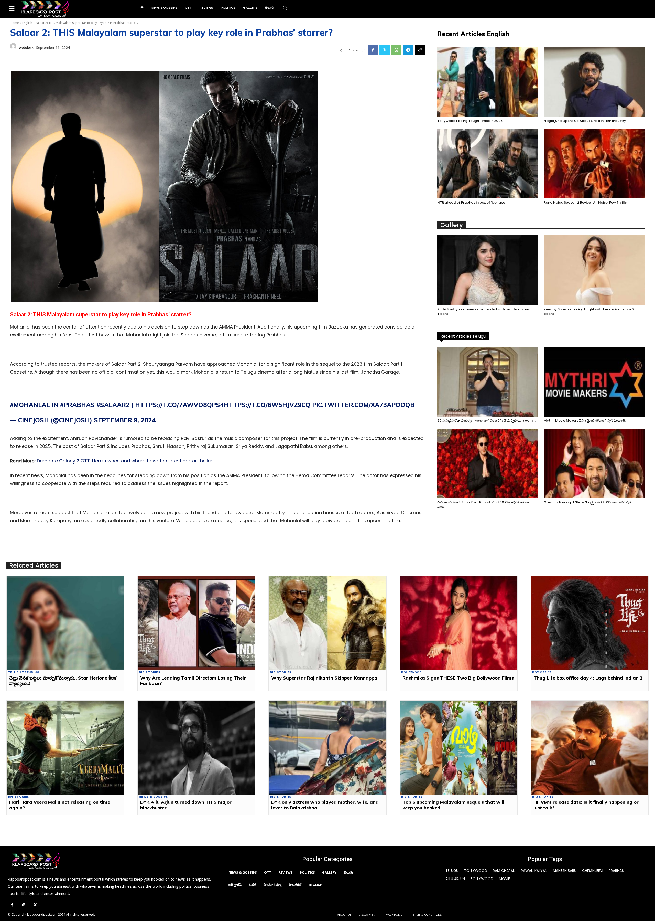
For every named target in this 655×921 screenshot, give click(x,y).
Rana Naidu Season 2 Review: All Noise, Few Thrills (585, 202)
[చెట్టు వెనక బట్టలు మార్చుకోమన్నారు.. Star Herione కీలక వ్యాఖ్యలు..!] (65, 623)
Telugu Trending (23, 672)
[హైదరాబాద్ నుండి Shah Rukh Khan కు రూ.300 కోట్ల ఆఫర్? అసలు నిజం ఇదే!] (488, 463)
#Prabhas (77, 405)
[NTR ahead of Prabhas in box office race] (488, 163)
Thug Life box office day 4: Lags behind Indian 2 (588, 678)
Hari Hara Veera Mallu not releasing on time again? (59, 805)
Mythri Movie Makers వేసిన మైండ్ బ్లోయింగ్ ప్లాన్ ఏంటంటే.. (585, 420)
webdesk (26, 47)
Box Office (542, 672)
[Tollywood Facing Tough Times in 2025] (488, 82)
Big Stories (149, 672)
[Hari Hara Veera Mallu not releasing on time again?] (65, 748)
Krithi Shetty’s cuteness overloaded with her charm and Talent (483, 311)
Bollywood (411, 672)
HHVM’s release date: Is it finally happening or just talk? (586, 805)
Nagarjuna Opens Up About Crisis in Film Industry (585, 120)
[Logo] (45, 9)
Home (14, 22)
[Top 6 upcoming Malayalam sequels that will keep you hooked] (458, 748)
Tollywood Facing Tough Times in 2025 (470, 120)
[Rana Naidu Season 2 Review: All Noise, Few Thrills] (594, 163)
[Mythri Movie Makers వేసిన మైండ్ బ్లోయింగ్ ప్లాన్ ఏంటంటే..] (594, 382)
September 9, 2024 (125, 420)
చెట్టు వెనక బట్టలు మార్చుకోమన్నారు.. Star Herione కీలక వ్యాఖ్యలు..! (62, 680)
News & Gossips (153, 796)
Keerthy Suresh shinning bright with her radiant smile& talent (589, 311)
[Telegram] (408, 50)
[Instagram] (23, 905)
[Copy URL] (420, 50)
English (27, 22)
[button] (284, 7)
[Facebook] (373, 50)
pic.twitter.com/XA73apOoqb (363, 405)
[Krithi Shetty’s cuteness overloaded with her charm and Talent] (488, 270)
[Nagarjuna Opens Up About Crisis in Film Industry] (594, 82)
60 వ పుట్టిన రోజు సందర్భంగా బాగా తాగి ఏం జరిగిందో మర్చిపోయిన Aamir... (487, 420)
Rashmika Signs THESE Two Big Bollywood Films (458, 678)
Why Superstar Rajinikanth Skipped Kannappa (324, 678)
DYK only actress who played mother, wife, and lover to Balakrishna (325, 805)
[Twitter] (384, 50)
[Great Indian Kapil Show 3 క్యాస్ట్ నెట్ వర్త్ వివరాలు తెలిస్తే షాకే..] (594, 463)
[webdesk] (13, 47)
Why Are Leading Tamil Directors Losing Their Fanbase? (193, 680)
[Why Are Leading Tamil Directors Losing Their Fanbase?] (196, 623)
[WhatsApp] (396, 50)
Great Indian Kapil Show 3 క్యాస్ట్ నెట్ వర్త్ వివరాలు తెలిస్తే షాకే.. (588, 502)
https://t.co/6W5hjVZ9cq (267, 405)
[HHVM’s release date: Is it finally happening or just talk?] (589, 748)
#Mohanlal (30, 405)
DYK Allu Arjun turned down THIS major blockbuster (186, 805)
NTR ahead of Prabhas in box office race (471, 202)
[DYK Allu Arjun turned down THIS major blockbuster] (196, 748)
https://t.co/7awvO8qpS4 (179, 405)
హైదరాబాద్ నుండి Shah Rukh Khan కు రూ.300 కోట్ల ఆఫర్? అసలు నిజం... (483, 504)
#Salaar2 (113, 405)
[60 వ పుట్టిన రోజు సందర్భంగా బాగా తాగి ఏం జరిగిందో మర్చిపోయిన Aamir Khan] (488, 382)
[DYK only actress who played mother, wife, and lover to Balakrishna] (327, 748)
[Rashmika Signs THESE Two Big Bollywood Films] (458, 623)
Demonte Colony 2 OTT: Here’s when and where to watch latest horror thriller (124, 461)
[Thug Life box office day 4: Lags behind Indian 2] (589, 623)
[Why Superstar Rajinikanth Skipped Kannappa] (327, 623)
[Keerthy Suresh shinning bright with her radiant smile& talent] (594, 270)
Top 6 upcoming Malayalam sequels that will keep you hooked (453, 805)
